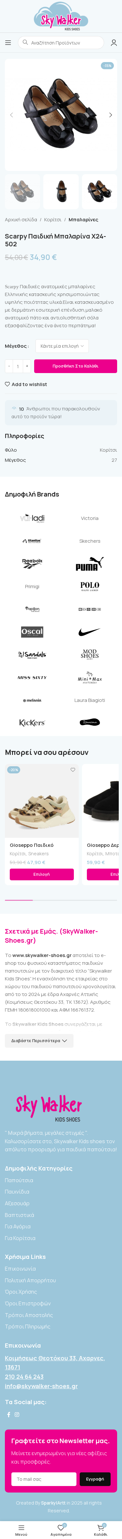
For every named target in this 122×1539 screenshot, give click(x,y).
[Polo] (90, 586)
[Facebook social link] (8, 1415)
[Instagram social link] (16, 1415)
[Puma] (90, 564)
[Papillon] (32, 609)
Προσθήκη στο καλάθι (76, 366)
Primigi (32, 586)
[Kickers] (32, 723)
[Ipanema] (90, 723)
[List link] (61, 1180)
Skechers (90, 540)
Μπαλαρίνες (83, 219)
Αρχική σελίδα (21, 219)
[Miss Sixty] (32, 677)
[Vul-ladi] (32, 518)
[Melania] (32, 700)
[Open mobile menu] (8, 42)
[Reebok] (32, 564)
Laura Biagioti (90, 700)
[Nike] (90, 632)
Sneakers (38, 853)
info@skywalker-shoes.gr (41, 1386)
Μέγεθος (16, 346)
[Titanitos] (32, 541)
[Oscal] (32, 632)
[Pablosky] (90, 609)
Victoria (90, 518)
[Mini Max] (90, 677)
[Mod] (90, 655)
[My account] (113, 42)
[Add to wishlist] (73, 769)
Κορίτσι (52, 219)
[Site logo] (61, 15)
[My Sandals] (32, 655)
